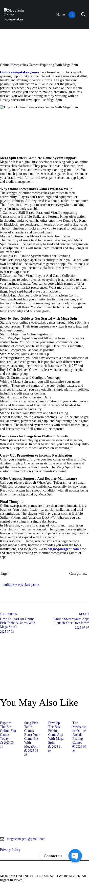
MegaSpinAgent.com (63, 549)
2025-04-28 (31, 752)
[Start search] (83, 14)
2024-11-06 (55, 749)
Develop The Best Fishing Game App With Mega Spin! (56, 732)
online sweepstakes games (21, 585)
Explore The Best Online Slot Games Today (8, 730)
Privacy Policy (10, 850)
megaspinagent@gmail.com (26, 839)
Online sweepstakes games (19, 72)
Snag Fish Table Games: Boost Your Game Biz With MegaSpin (32, 734)
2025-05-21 (7, 745)
